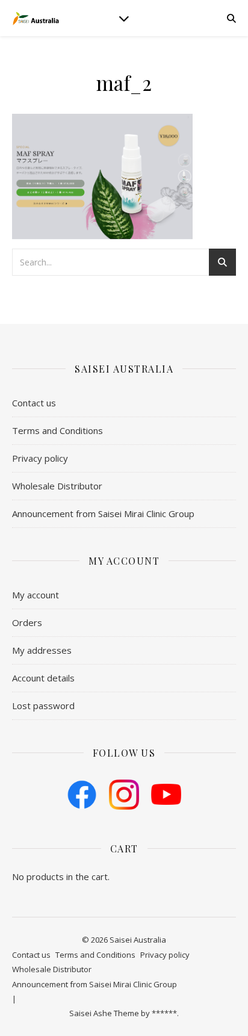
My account (35, 595)
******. (165, 1013)
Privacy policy (40, 458)
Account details (43, 678)
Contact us (34, 403)
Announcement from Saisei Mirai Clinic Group (103, 513)
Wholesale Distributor (57, 486)
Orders (27, 622)
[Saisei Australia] (36, 18)
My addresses (42, 650)
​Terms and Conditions (57, 430)
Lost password (43, 705)
